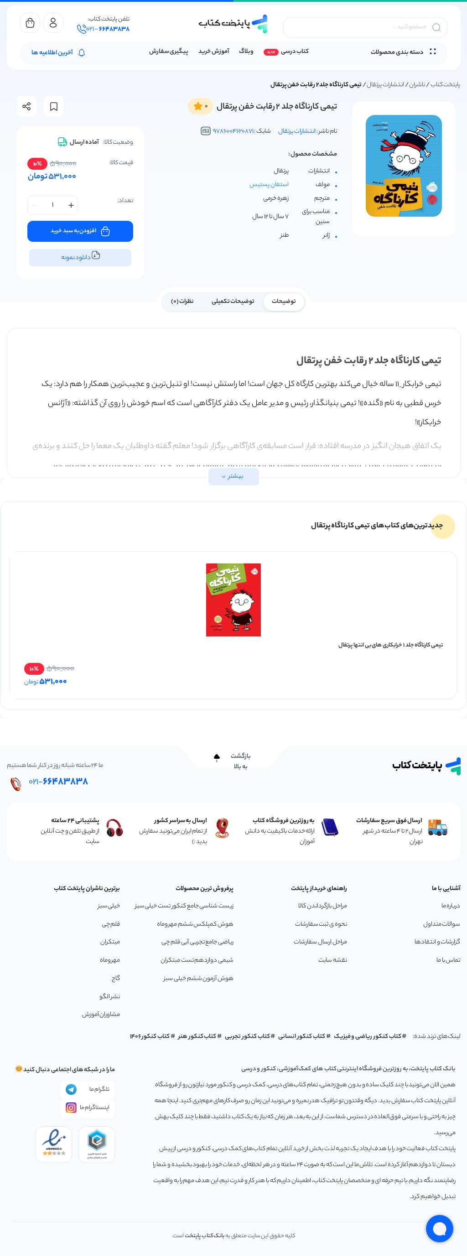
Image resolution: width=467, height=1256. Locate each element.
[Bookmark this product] (54, 106)
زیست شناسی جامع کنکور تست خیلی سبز (184, 906)
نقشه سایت (332, 960)
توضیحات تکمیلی (233, 302)
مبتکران (110, 942)
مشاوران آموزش (101, 1015)
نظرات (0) (182, 302)
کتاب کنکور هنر (197, 1037)
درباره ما (451, 906)
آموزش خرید (213, 52)
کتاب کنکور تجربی (247, 1037)
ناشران (417, 85)
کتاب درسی (295, 52)
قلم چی (111, 924)
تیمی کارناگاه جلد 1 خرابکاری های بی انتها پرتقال (390, 645)
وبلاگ (246, 52)
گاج (116, 979)
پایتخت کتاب (446, 85)
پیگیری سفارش (169, 52)
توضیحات (284, 302)
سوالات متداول (442, 924)
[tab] (284, 301)
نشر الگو (109, 997)
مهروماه (110, 960)
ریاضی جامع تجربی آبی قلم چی (197, 942)
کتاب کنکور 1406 (150, 1037)
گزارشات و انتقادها (437, 942)
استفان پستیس (269, 185)
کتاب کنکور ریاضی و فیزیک (367, 1037)
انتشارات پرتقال (385, 85)
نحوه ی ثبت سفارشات (321, 924)
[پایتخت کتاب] (233, 24)
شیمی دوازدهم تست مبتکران (197, 960)
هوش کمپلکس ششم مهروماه (195, 924)
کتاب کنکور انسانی (301, 1037)
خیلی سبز (109, 906)
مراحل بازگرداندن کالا (322, 906)
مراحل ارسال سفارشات (320, 942)
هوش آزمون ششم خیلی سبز (199, 979)
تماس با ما (448, 960)
